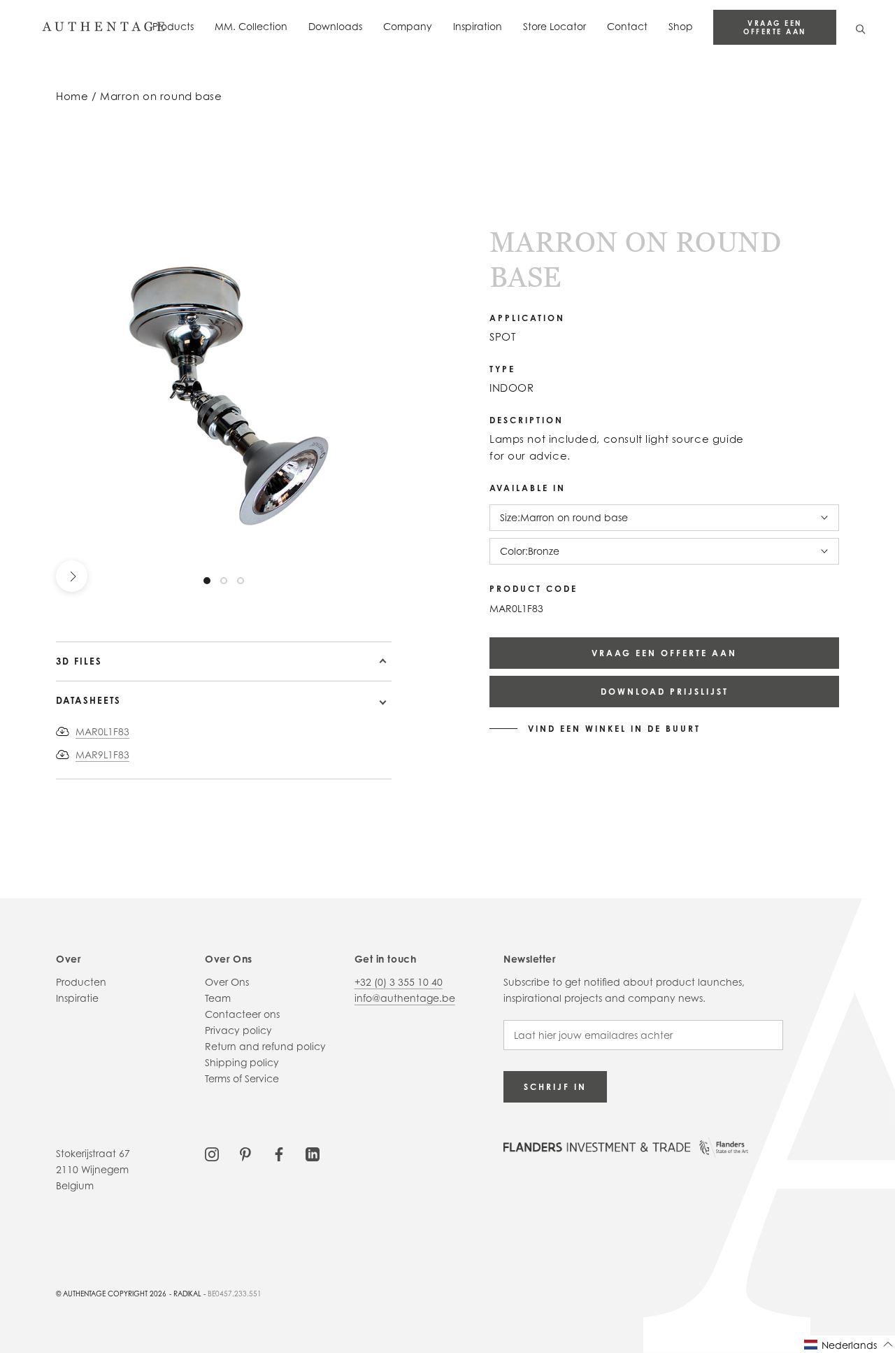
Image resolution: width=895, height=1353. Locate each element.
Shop (680, 26)
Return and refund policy (265, 1046)
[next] (71, 576)
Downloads (335, 26)
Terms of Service (242, 1078)
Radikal (187, 1293)
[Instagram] (212, 1153)
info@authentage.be (405, 998)
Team (218, 998)
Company (407, 26)
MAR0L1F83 (102, 731)
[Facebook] (279, 1153)
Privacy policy (238, 1030)
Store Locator (554, 26)
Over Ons (227, 982)
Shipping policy (242, 1062)
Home (72, 96)
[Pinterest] (245, 1153)
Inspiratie (77, 998)
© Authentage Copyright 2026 (111, 1293)
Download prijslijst (665, 691)
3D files (79, 661)
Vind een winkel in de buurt (614, 729)
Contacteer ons (242, 1014)
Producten (81, 982)
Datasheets (88, 700)
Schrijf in (555, 1087)
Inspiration (477, 26)
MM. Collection (251, 26)
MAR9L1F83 (102, 754)
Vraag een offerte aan (774, 27)
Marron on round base (161, 96)
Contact (627, 26)
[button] (849, 1344)
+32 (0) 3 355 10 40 (399, 982)
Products (173, 26)
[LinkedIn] (313, 1153)
